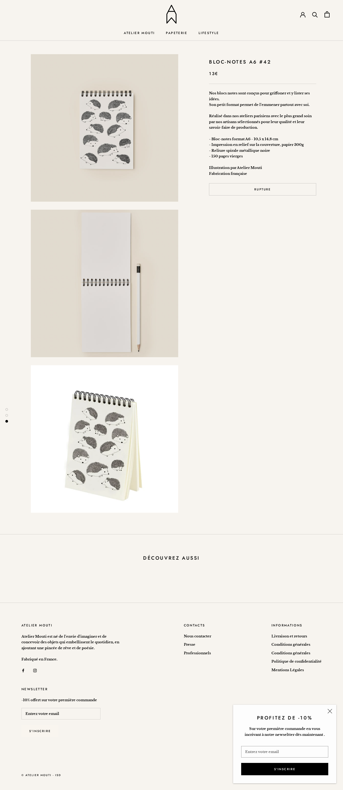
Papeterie (176, 33)
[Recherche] (315, 14)
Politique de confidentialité (296, 661)
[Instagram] (35, 670)
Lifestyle (209, 33)
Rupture (262, 189)
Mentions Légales (287, 670)
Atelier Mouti (139, 33)
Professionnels (197, 653)
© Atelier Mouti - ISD (41, 775)
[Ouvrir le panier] (327, 14)
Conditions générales (290, 644)
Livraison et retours (289, 636)
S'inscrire (285, 769)
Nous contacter (197, 636)
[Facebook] (23, 670)
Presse (189, 644)
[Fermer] (329, 711)
